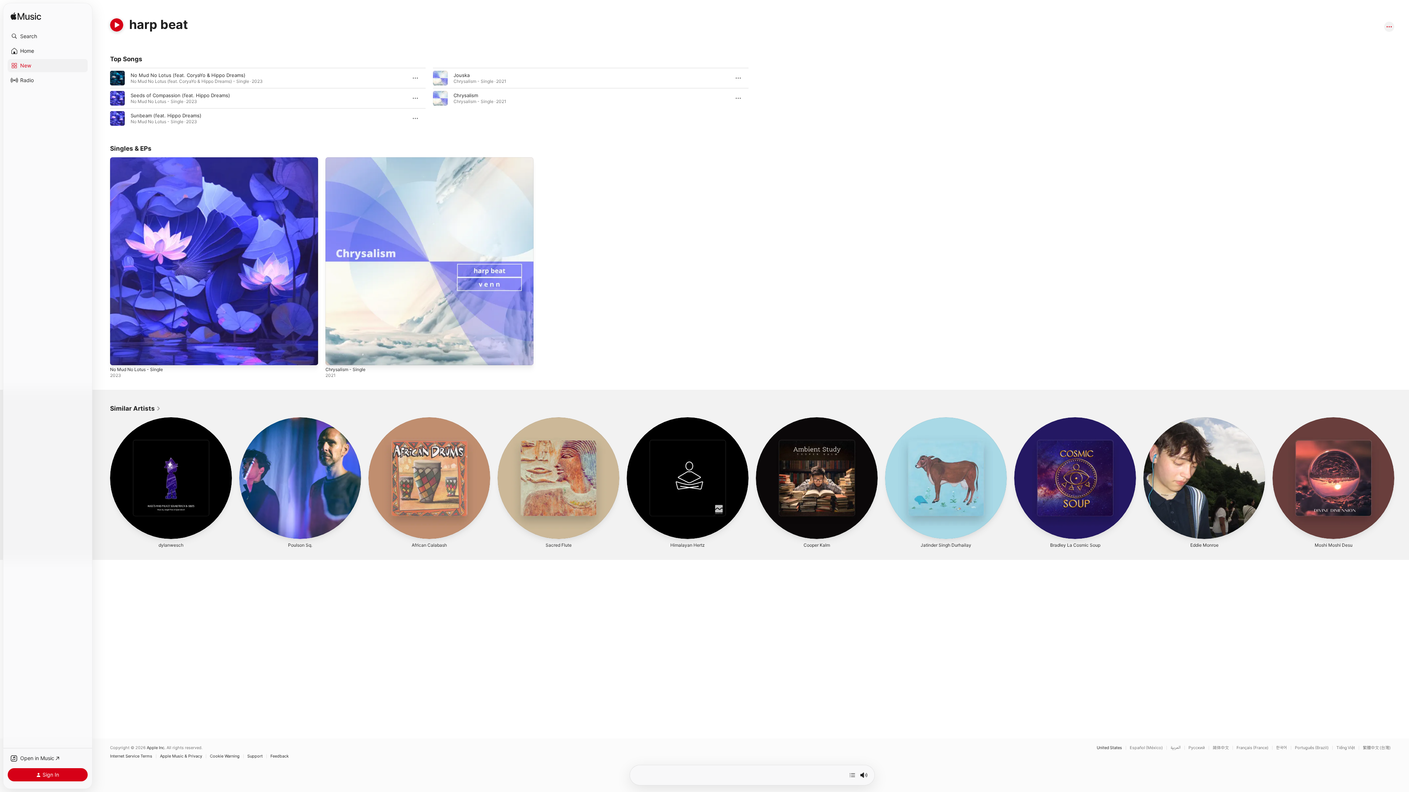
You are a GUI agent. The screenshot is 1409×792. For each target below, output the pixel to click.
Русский (1196, 748)
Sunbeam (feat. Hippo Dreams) (166, 115)
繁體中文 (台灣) (1377, 748)
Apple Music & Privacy (181, 756)
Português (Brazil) (1312, 748)
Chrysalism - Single (347, 160)
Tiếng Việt (1345, 748)
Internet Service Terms (131, 756)
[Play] (116, 25)
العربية (1175, 748)
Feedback (279, 756)
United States (1109, 748)
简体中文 (1221, 748)
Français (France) (1252, 748)
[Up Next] (852, 775)
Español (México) (1146, 748)
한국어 (1281, 748)
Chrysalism (466, 95)
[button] (47, 36)
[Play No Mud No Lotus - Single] (119, 356)
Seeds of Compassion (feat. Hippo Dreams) (180, 95)
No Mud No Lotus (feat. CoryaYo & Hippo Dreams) (188, 75)
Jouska (462, 75)
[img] (26, 16)
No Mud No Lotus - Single (140, 160)
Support (255, 756)
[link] (135, 408)
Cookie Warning (225, 756)
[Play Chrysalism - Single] (334, 356)
